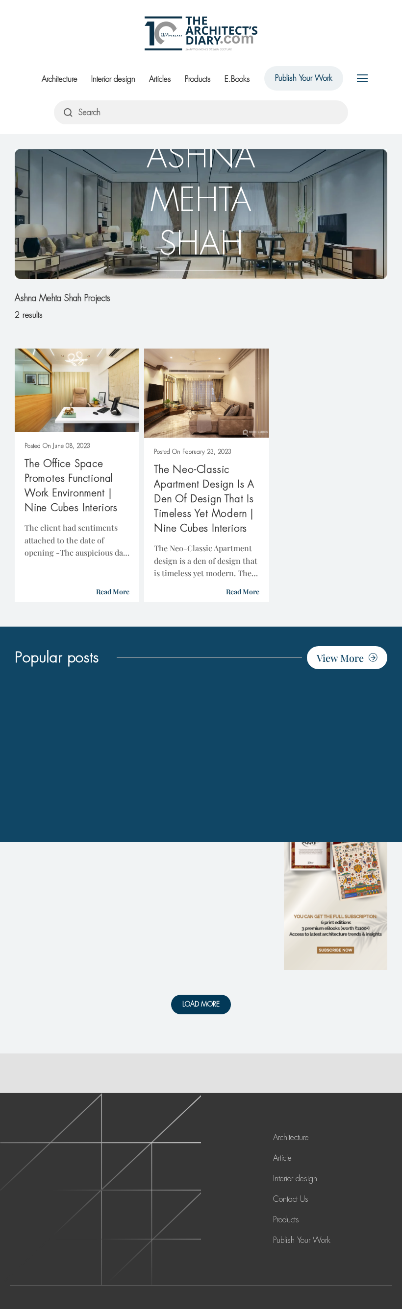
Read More (112, 591)
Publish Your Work (303, 78)
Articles (160, 79)
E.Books (237, 79)
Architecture (59, 79)
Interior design (113, 79)
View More (340, 657)
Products (198, 79)
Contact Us (290, 1199)
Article (282, 1158)
